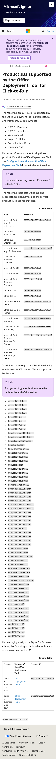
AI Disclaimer (8, 742)
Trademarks (8, 755)
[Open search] (43, 31)
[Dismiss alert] (51, 4)
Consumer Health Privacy (14, 750)
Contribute (7, 746)
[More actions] (51, 66)
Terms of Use (38, 750)
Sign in (50, 31)
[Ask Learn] (46, 66)
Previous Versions (27, 742)
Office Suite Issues (19, 66)
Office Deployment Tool (20, 681)
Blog (41, 742)
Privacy (19, 746)
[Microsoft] (28, 31)
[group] (28, 686)
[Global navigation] (3, 31)
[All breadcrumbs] (4, 66)
